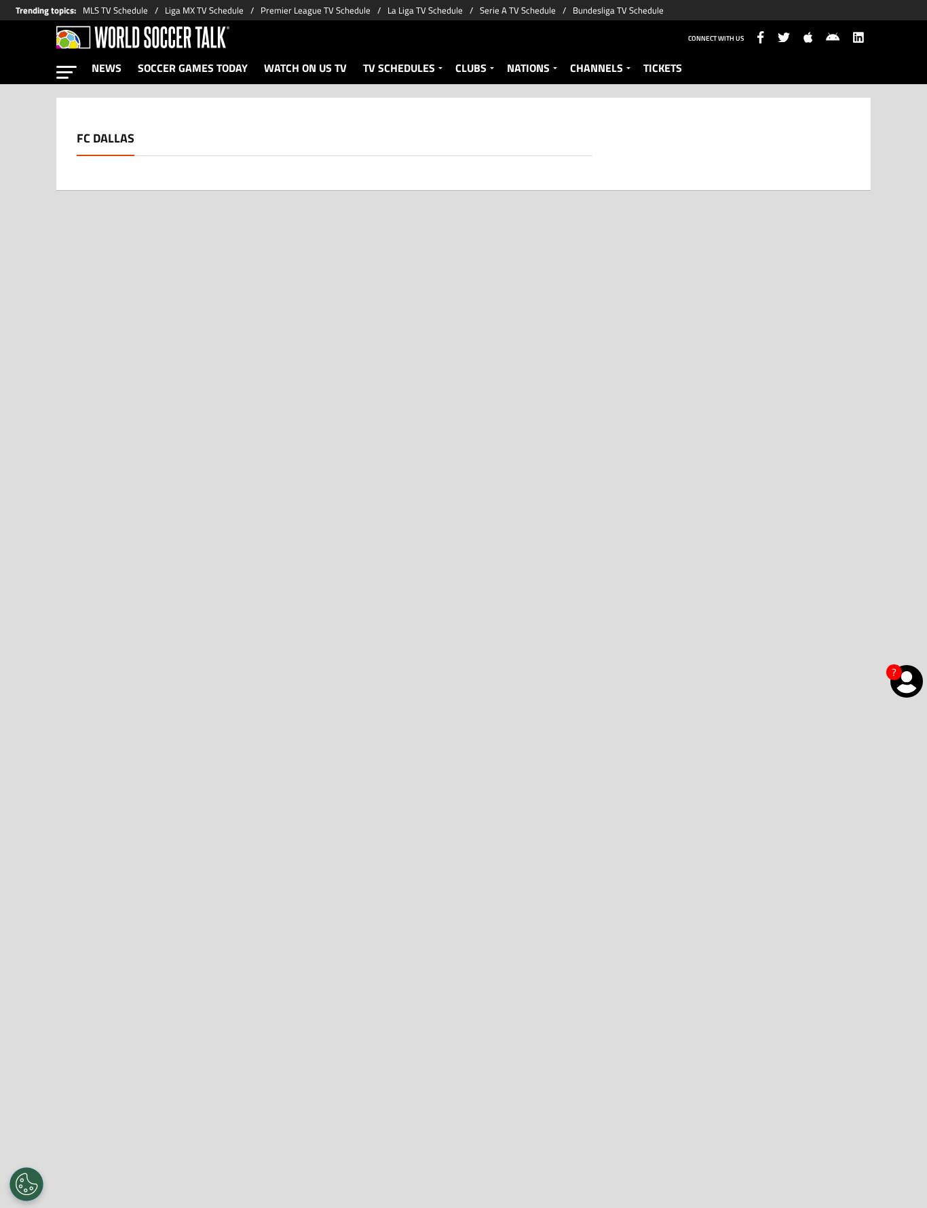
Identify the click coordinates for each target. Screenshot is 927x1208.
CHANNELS (596, 68)
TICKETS (662, 68)
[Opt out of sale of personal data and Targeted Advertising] (26, 1184)
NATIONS (528, 68)
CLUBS (471, 68)
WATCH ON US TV (305, 68)
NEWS (106, 68)
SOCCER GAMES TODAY (193, 68)
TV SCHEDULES (399, 68)
